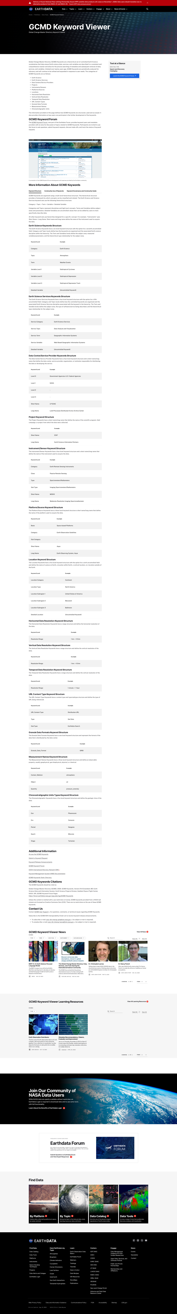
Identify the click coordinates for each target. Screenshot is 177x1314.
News (133, 1248)
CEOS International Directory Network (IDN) (44, 870)
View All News (141, 932)
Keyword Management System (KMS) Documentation (47, 874)
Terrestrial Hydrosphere (57, 1283)
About (108, 9)
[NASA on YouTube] (146, 1240)
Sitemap (114, 1302)
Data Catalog (34, 1251)
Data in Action (74, 1270)
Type (31, 938)
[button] (65, 159)
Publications (74, 1283)
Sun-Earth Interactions (57, 1280)
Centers (89, 9)
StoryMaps (73, 1280)
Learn (80, 9)
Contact (133, 1258)
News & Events (119, 9)
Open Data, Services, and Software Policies (119, 1259)
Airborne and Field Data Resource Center (98, 1292)
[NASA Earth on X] (141, 1240)
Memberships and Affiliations (116, 1270)
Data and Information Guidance (56, 1302)
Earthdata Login (35, 1277)
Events (133, 1251)
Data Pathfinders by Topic (57, 1249)
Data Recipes (74, 1273)
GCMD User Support (41, 912)
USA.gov (124, 1302)
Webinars (73, 1260)
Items (138, 981)
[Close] (147, 3)
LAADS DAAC (94, 1271)
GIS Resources (75, 1277)
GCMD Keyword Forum (39, 122)
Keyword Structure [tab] (35, 191)
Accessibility (103, 1302)
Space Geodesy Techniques (35, 1266)
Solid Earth (53, 1277)
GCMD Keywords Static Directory (40, 877)
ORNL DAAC (94, 1278)
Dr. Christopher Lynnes (96, 964)
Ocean (52, 1274)
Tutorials (73, 1267)
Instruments (33, 1261)
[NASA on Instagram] (137, 1240)
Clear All (144, 938)
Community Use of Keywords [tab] (54, 191)
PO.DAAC (93, 1285)
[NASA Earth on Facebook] (133, 1240)
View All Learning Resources (136, 1001)
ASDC (92, 1255)
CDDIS (92, 1258)
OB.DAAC (93, 1281)
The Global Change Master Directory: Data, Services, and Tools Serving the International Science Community (73, 965)
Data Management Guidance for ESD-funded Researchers (117, 1253)
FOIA (92, 1302)
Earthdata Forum (75, 1257)
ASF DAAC (93, 1251)
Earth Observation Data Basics (39, 1037)
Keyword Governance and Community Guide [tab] (81, 191)
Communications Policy (78, 1302)
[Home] (44, 9)
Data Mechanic (78, 938)
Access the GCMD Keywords (38, 854)
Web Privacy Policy (35, 1302)
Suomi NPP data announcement (80, 4)
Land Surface (54, 1270)
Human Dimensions (56, 1267)
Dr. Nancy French (124, 964)
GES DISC (93, 1265)
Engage (99, 9)
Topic (40, 938)
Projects (32, 1270)
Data (63, 9)
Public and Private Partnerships (116, 1264)
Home (30, 14)
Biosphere (53, 1257)
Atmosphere (54, 1254)
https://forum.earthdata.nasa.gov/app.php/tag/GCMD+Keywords (51, 896)
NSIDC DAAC (94, 1275)
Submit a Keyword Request (38, 858)
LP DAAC (93, 1268)
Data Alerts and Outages (38, 1273)
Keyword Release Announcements (40, 862)
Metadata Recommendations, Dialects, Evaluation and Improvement (71, 1038)
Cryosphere (53, 1264)
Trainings (73, 1263)
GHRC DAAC (94, 1261)
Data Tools (45, 14)
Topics (71, 9)
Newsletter (134, 1255)
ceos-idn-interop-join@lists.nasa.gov (58, 920)
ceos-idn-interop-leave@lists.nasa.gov (61, 922)
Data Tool (51, 938)
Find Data (37, 14)
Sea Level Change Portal (98, 1288)
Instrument (64, 938)
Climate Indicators (56, 1260)
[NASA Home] (31, 9)
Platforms (33, 1258)
